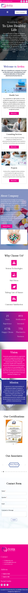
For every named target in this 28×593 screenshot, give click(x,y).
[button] (14, 113)
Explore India (6, 573)
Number (4, 497)
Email (3, 503)
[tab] (14, 573)
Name (4, 491)
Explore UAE (6, 577)
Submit (14, 519)
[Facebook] (21, 1)
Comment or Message (7, 510)
